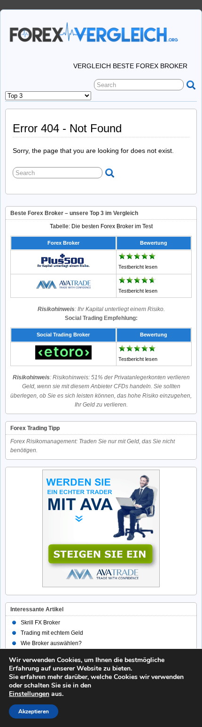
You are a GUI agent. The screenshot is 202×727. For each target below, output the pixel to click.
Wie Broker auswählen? (51, 643)
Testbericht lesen (137, 267)
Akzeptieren (33, 711)
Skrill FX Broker (40, 622)
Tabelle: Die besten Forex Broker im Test (101, 226)
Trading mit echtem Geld (52, 633)
